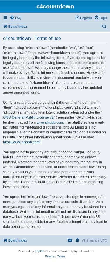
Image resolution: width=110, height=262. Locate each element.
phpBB (39, 251)
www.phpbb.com (50, 122)
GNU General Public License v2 (28, 117)
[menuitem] (15, 17)
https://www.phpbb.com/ (21, 142)
